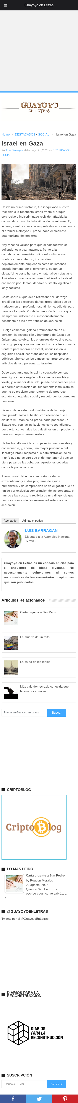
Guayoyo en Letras (39, 5)
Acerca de (10, 520)
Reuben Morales (41, 880)
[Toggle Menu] (6, 5)
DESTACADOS (25, 134)
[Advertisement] (39, 51)
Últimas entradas (32, 520)
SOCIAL (43, 134)
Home (6, 134)
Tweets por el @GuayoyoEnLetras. (25, 918)
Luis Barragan (14, 150)
